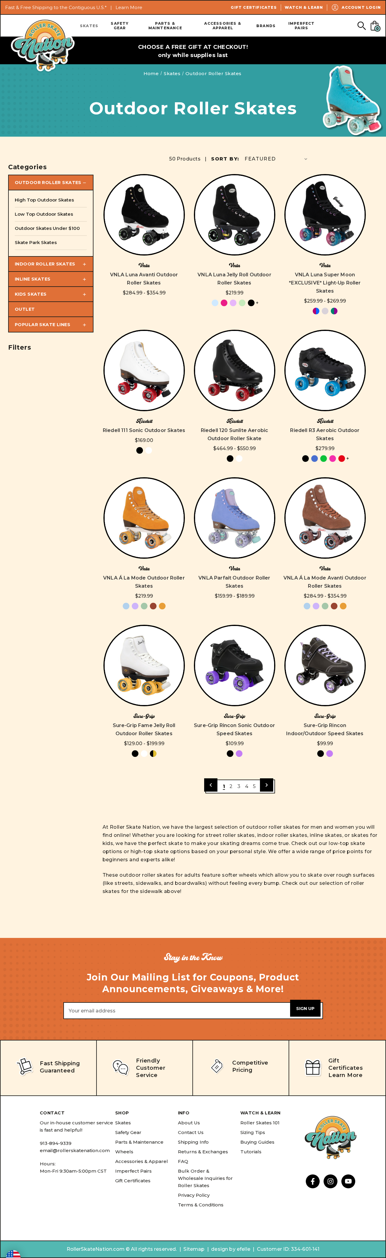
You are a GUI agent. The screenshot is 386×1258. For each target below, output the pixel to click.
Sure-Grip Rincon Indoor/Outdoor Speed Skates (324, 729)
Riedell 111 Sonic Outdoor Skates (144, 430)
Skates (89, 26)
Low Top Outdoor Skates (44, 214)
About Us (189, 1123)
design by (223, 1249)
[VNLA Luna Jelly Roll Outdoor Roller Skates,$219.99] (234, 214)
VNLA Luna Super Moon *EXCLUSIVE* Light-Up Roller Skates (325, 283)
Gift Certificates (254, 7)
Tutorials (250, 1152)
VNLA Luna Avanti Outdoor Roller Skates (144, 279)
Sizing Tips (252, 1132)
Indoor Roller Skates (45, 264)
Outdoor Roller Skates (48, 182)
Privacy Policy (194, 1195)
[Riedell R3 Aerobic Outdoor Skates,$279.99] (325, 370)
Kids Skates (31, 294)
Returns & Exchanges (203, 1152)
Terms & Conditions (200, 1205)
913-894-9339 (55, 1143)
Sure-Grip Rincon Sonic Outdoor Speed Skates (234, 729)
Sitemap (193, 1249)
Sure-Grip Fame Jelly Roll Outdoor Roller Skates (144, 729)
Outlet (25, 309)
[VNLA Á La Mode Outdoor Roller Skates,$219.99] (144, 518)
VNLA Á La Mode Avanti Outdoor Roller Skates (324, 582)
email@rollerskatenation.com (75, 1150)
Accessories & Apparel (222, 25)
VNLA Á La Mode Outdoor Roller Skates (144, 582)
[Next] (266, 785)
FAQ (183, 1161)
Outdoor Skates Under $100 (47, 228)
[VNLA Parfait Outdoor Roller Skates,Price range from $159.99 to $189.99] (234, 518)
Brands (266, 26)
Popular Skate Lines (42, 324)
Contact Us (191, 1132)
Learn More (128, 7)
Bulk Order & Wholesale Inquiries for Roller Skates (205, 1178)
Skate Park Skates (36, 242)
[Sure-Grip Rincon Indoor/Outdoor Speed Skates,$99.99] (325, 665)
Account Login (361, 7)
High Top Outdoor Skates (44, 200)
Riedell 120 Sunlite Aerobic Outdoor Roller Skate (234, 434)
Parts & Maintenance (165, 25)
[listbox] (276, 159)
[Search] (361, 25)
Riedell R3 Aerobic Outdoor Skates (324, 434)
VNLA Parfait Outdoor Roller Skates (234, 582)
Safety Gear (119, 25)
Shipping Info (193, 1142)
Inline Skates (32, 279)
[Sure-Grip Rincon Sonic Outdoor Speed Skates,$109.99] (234, 665)
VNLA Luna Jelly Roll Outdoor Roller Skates (234, 279)
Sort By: (225, 159)
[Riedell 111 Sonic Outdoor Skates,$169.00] (144, 370)
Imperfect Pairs (301, 25)
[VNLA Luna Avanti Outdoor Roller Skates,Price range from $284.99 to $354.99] (144, 214)
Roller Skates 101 (260, 1123)
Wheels (124, 1152)
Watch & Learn (304, 7)
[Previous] (210, 785)
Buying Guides (257, 1142)
